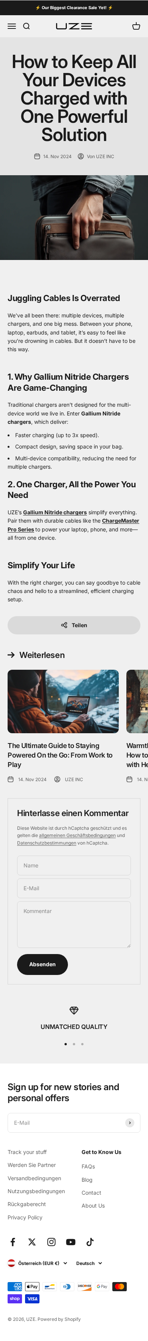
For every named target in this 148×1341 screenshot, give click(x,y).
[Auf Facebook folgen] (13, 1242)
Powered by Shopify (59, 1319)
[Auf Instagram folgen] (51, 1242)
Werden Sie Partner (32, 1165)
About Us (93, 1205)
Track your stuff (27, 1152)
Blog (87, 1179)
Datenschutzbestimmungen (46, 843)
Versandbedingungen (34, 1178)
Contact (91, 1192)
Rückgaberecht (27, 1204)
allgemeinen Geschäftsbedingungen (77, 835)
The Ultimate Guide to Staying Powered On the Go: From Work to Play (60, 755)
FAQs (88, 1166)
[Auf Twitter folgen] (32, 1242)
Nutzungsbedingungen (36, 1191)
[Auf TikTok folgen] (90, 1242)
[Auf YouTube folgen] (71, 1242)
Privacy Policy (25, 1217)
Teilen (79, 625)
